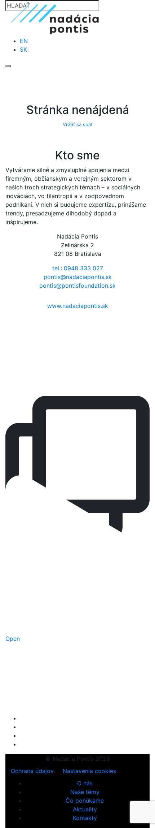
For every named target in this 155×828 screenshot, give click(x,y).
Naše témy (84, 791)
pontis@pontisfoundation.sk (77, 285)
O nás (85, 783)
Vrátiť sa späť (78, 124)
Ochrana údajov (32, 771)
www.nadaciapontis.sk (77, 305)
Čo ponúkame (85, 800)
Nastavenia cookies (89, 771)
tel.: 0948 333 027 (77, 268)
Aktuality (85, 809)
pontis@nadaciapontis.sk (78, 276)
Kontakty (85, 817)
